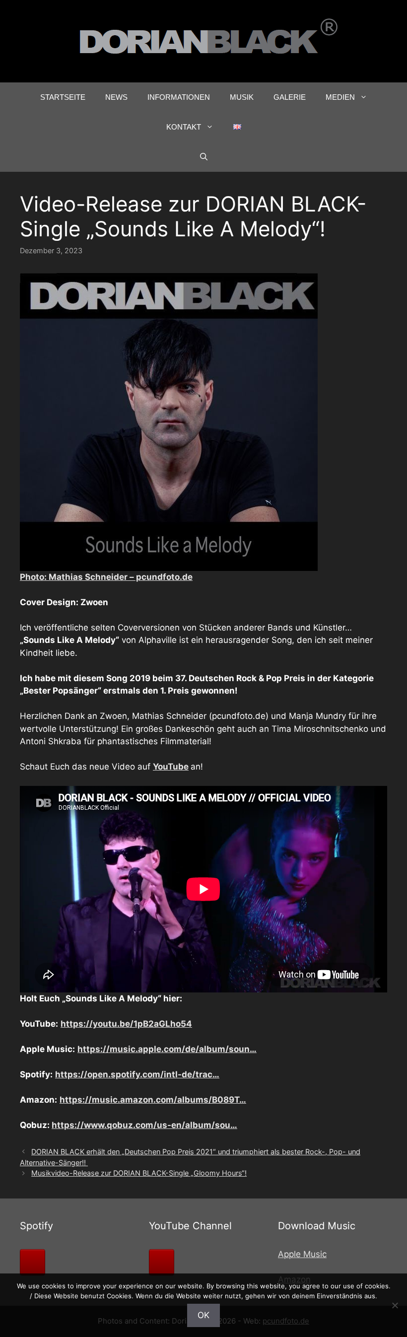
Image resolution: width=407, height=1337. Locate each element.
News (116, 97)
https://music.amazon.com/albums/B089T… (153, 1100)
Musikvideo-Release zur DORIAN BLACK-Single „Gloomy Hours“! (139, 1173)
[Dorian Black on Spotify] (32, 1262)
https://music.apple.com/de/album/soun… (167, 1049)
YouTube (171, 767)
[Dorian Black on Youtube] (161, 1262)
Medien (340, 97)
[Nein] (395, 1305)
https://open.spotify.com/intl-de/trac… (137, 1074)
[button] (203, 157)
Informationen (178, 97)
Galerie (289, 97)
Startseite (62, 97)
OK (203, 1315)
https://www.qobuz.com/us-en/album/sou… (144, 1125)
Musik (242, 97)
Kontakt (183, 127)
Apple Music (302, 1254)
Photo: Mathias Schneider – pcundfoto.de (106, 577)
